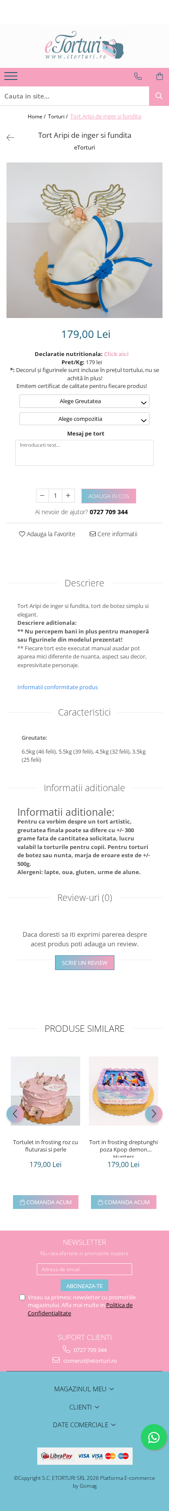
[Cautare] (159, 96)
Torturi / (58, 116)
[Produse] (12, 78)
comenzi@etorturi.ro (89, 1361)
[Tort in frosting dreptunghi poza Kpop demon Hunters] (123, 1091)
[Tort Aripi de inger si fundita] (84, 240)
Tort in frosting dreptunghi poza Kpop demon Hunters (123, 1148)
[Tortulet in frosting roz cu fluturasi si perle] (45, 1091)
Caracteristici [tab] (84, 712)
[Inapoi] (6, 137)
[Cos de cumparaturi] (159, 76)
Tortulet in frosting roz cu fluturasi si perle (45, 1146)
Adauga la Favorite (50, 534)
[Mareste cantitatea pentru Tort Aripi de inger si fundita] (68, 496)
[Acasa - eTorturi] (84, 46)
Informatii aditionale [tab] (84, 788)
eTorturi (84, 147)
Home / (37, 116)
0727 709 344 (89, 1350)
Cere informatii (116, 534)
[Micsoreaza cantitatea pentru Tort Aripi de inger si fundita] (42, 496)
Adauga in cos (108, 496)
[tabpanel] (84, 240)
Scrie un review (84, 963)
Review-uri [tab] (84, 897)
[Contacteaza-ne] (138, 76)
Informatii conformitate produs (57, 687)
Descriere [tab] (84, 583)
